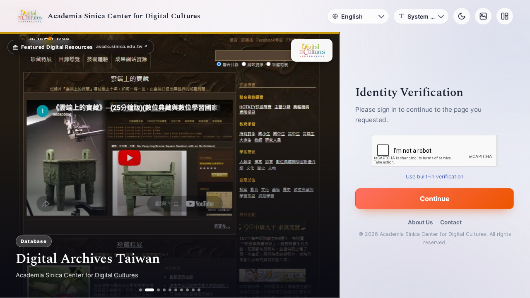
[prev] (15, 165)
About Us (420, 222)
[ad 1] (140, 289)
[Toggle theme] (461, 16)
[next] (324, 165)
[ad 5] (170, 289)
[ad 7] (181, 289)
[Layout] (504, 16)
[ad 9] (193, 289)
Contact (451, 222)
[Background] (483, 16)
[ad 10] (199, 289)
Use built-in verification (435, 176)
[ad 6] (175, 289)
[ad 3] (155, 289)
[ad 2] (146, 289)
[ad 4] (164, 289)
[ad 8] (187, 289)
